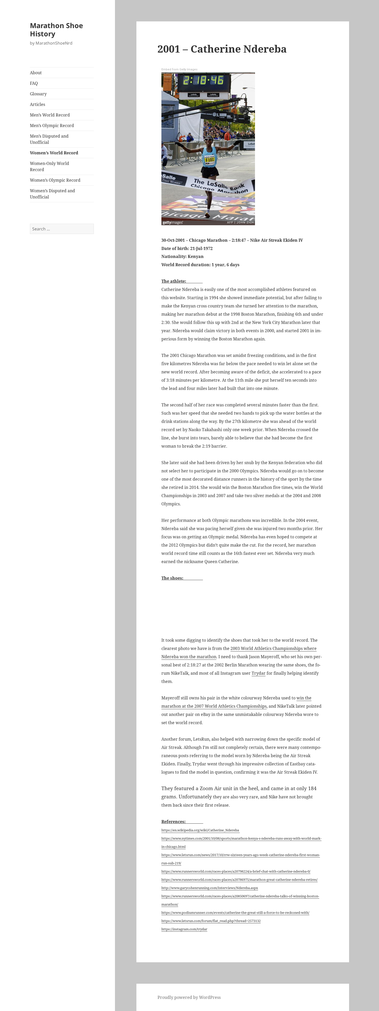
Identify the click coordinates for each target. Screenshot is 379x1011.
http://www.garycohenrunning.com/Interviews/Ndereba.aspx (209, 887)
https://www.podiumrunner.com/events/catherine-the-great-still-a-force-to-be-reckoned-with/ (235, 912)
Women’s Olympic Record (55, 180)
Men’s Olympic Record (52, 125)
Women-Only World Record (49, 166)
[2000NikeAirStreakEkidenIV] (297, 608)
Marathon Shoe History (56, 29)
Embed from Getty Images (179, 69)
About (36, 73)
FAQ (34, 83)
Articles (37, 104)
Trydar (259, 673)
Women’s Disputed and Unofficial (52, 194)
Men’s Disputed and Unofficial (49, 139)
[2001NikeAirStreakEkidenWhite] (242, 608)
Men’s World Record (50, 115)
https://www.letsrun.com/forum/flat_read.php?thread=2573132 (211, 920)
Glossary (38, 94)
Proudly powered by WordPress (189, 997)
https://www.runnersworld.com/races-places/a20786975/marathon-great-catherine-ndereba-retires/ (239, 879)
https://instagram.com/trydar (184, 929)
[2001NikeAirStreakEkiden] (188, 608)
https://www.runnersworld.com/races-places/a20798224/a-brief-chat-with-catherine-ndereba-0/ (235, 871)
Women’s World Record (54, 153)
